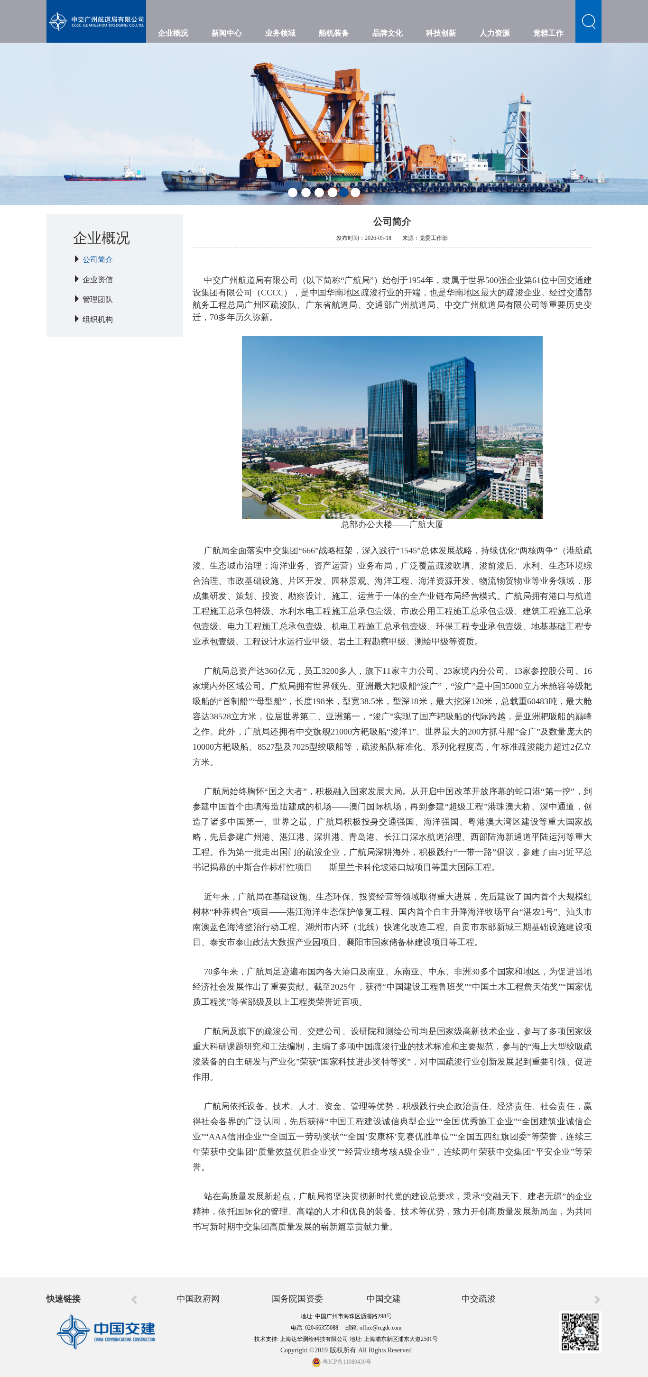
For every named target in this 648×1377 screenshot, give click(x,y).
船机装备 (334, 33)
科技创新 (441, 33)
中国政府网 (198, 1299)
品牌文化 (387, 33)
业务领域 (280, 33)
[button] (292, 192)
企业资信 (98, 279)
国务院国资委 (297, 1299)
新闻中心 (227, 33)
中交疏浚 (479, 1299)
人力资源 (495, 33)
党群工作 (548, 33)
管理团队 (98, 299)
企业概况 (173, 33)
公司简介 (98, 260)
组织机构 (98, 319)
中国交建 (384, 1299)
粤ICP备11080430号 (346, 1362)
